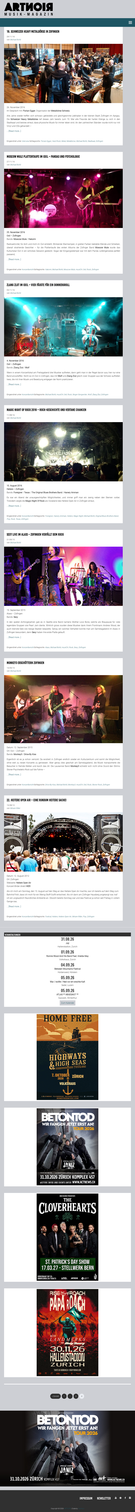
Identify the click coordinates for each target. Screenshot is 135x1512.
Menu (130, 22)
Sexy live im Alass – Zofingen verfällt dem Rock (35, 534)
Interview (25, 141)
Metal (63, 141)
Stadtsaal (91, 141)
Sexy (76, 647)
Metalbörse (70, 141)
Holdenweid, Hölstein (67, 968)
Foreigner (18, 492)
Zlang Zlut (96, 394)
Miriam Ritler (77, 916)
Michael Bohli (81, 141)
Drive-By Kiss (50, 785)
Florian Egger (46, 141)
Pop (8, 519)
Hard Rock (56, 141)
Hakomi (48, 269)
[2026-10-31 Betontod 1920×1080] (67, 1485)
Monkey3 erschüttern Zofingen (25, 663)
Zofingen (99, 141)
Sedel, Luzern (67, 981)
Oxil (84, 269)
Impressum (86, 1498)
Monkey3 (71, 785)
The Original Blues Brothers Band (47, 492)
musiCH (79, 269)
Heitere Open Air (64, 916)
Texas (27, 492)
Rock (89, 269)
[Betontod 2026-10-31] (67, 1184)
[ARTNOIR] (29, 16)
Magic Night (78, 516)
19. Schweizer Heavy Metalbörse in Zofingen (33, 31)
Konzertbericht (28, 269)
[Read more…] (15, 131)
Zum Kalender (67, 1003)
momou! (81, 1508)
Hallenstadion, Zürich (67, 942)
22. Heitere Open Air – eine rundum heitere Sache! (36, 800)
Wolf (89, 394)
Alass (47, 647)
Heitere (70, 516)
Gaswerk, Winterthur (67, 994)
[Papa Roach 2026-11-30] (67, 1375)
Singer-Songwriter (79, 394)
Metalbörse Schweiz (60, 111)
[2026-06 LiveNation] (67, 1099)
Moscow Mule (69, 269)
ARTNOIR (67, 1508)
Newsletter (104, 1498)
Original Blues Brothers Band (106, 516)
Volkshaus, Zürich (67, 955)
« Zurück (55, 1396)
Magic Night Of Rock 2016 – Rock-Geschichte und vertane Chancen (46, 410)
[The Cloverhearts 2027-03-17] (67, 1280)
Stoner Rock (97, 785)
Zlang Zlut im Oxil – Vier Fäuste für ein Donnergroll (38, 285)
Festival (48, 916)
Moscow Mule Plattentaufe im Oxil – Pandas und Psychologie (43, 156)
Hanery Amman (71, 492)
